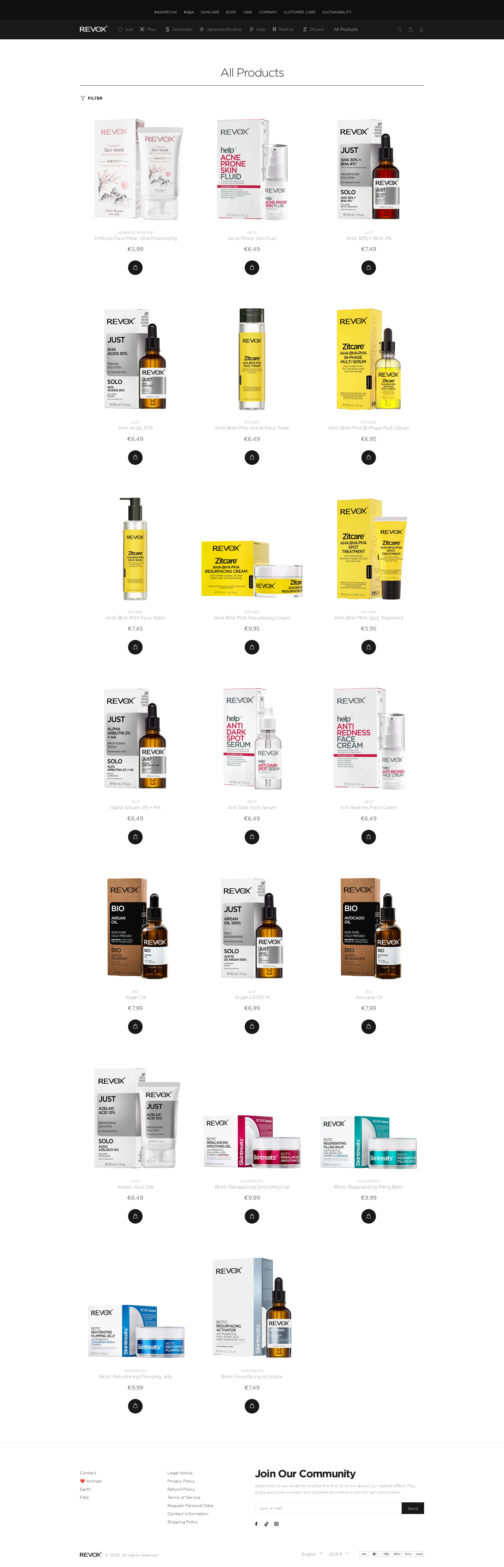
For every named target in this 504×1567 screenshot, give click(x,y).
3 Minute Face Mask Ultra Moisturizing (135, 238)
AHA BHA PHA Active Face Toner (252, 427)
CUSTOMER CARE (300, 12)
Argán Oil (135, 997)
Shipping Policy (182, 1522)
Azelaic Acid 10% (135, 1187)
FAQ (84, 1497)
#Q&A (189, 12)
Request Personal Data (190, 1505)
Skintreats (252, 1181)
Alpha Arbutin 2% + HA (135, 807)
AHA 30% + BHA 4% (368, 238)
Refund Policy (181, 1489)
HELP (252, 232)
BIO (135, 992)
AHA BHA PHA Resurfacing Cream (252, 617)
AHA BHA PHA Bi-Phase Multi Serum (368, 427)
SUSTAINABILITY (337, 12)
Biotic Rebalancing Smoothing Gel (252, 1187)
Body (231, 12)
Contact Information (188, 1513)
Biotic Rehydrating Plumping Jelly (135, 1376)
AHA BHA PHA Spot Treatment (368, 617)
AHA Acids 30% (135, 427)
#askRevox (165, 12)
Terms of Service (183, 1497)
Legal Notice (179, 1473)
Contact (88, 1473)
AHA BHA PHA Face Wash (135, 617)
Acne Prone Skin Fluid (252, 238)
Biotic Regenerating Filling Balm (368, 1187)
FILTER (95, 98)
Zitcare (252, 422)
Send (413, 1508)
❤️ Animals (91, 1481)
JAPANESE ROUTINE (135, 232)
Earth (85, 1489)
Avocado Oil (368, 997)
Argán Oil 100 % (252, 997)
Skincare (210, 12)
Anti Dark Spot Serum (252, 807)
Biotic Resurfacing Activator (252, 1376)
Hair (247, 12)
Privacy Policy (181, 1481)
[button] (312, 1554)
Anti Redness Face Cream (368, 807)
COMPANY (268, 12)
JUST (368, 232)
